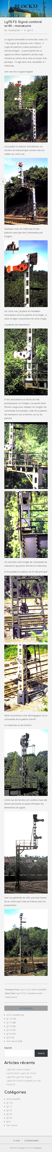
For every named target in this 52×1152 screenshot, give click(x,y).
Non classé (11, 1041)
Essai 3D (10, 1084)
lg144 (9, 1029)
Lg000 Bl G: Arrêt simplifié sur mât (23, 1080)
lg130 (9, 1026)
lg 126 (9, 1018)
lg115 (30, 30)
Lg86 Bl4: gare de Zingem (19, 1076)
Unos (23, 1148)
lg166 (9, 1033)
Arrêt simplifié (13, 1014)
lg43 (8, 1037)
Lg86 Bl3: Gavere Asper (18, 1069)
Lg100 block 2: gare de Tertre (21, 1073)
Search (8, 1047)
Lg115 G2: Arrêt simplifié (33, 989)
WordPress (38, 1148)
